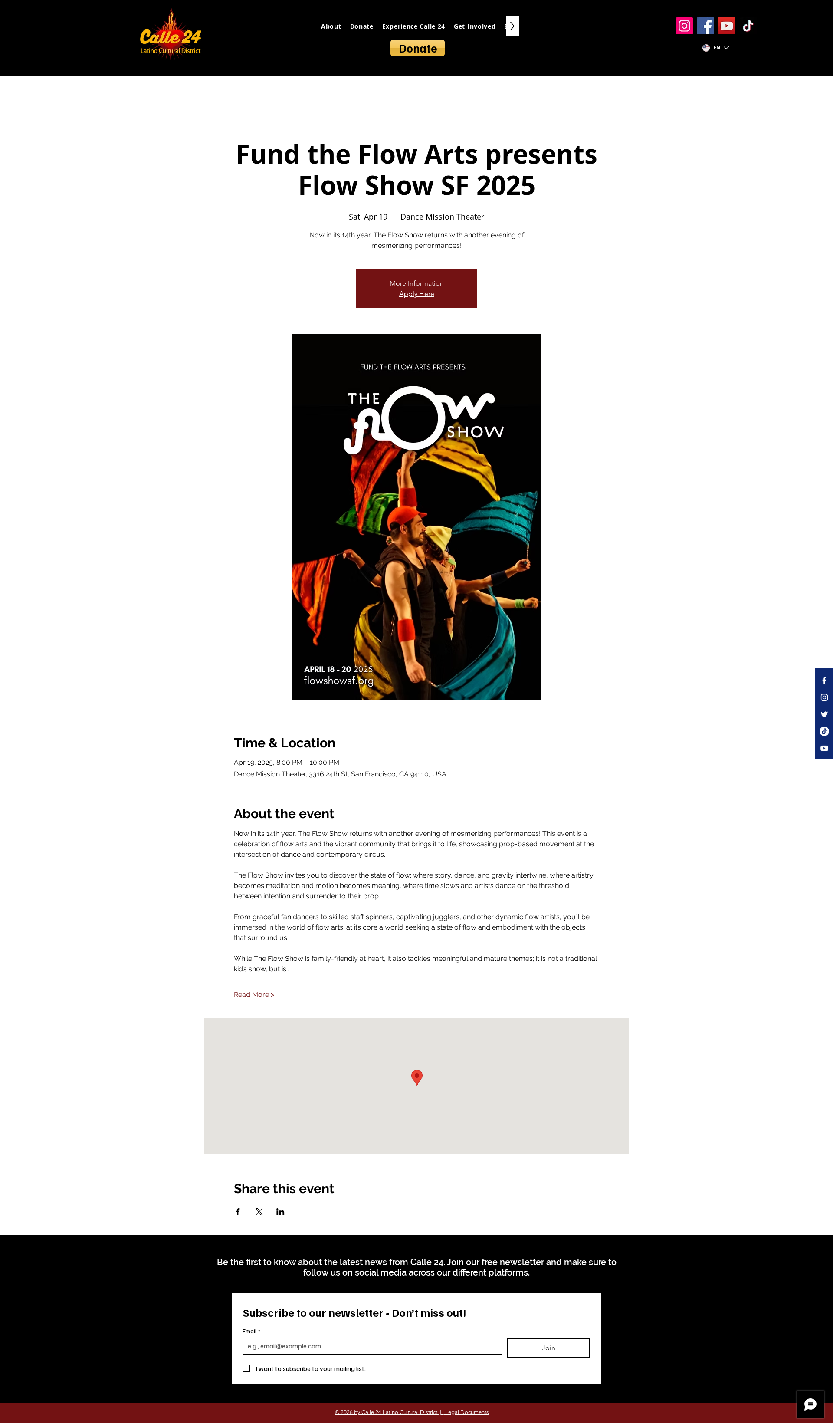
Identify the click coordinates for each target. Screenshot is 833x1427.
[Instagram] (684, 25)
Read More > (254, 994)
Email (251, 1331)
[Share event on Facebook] (238, 1211)
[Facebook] (705, 25)
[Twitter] (824, 714)
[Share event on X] (259, 1211)
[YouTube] (726, 25)
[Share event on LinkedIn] (280, 1211)
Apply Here (416, 293)
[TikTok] (748, 25)
